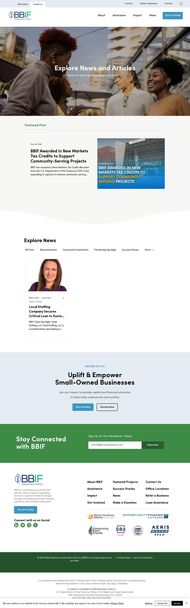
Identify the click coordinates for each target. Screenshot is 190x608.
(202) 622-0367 (103, 598)
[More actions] (64, 298)
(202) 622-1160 (83, 598)
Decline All (162, 603)
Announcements (48, 250)
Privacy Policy (117, 603)
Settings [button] (148, 603)
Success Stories (130, 250)
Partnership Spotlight (105, 250)
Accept (177, 603)
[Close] (186, 603)
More (148, 250)
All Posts (29, 250)
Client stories (35, 302)
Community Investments (75, 250)
